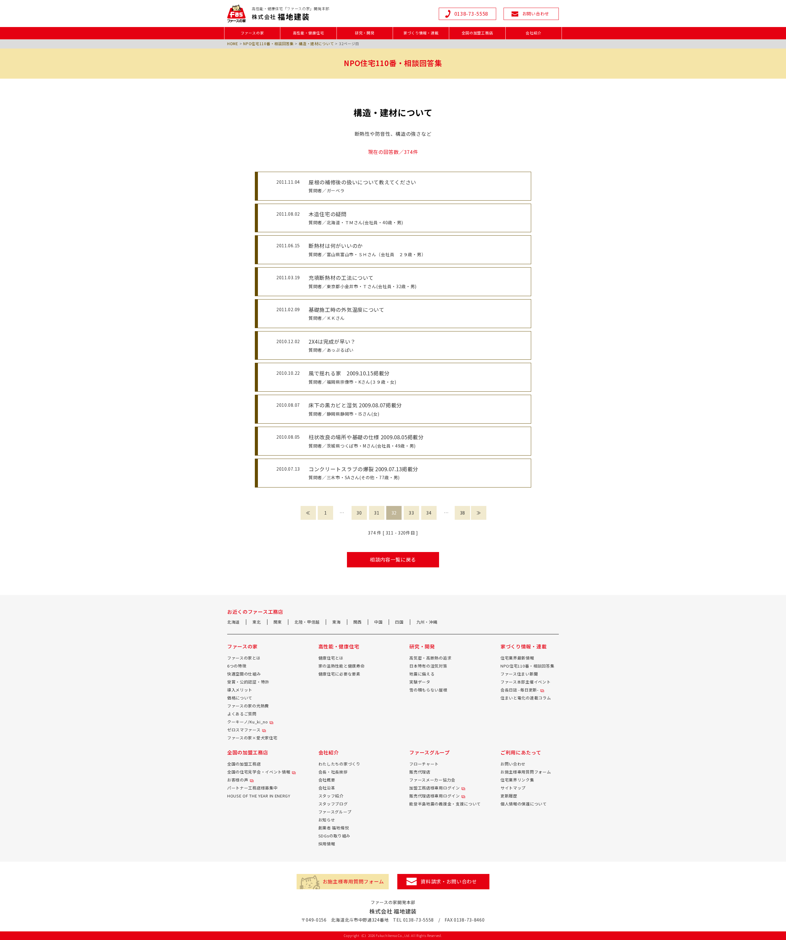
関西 (357, 622)
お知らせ (326, 820)
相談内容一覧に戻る (393, 559)
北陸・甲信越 (307, 622)
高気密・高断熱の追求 (430, 658)
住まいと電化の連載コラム (525, 698)
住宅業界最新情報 (517, 658)
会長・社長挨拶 (333, 772)
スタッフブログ (333, 804)
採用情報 (326, 844)
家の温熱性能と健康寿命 (341, 666)
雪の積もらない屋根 (428, 690)
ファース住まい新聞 (519, 674)
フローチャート (424, 764)
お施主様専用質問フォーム (525, 772)
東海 (336, 622)
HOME (232, 43)
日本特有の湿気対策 (428, 666)
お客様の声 (237, 780)
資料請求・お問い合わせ (449, 881)
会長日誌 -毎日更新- (519, 690)
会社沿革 (326, 788)
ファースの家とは (244, 658)
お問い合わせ (513, 764)
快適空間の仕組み (244, 674)
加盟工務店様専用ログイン (434, 788)
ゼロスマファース (244, 730)
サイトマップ (513, 788)
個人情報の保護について (523, 804)
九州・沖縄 (427, 622)
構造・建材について (316, 43)
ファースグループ (335, 812)
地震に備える (421, 674)
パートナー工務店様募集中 (252, 788)
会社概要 (326, 780)
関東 (278, 622)
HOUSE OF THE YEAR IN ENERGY (258, 796)
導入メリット (239, 690)
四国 (399, 622)
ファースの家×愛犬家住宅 (252, 738)
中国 (378, 622)
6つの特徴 (237, 666)
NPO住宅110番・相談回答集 (268, 43)
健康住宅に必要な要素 (339, 674)
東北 (256, 622)
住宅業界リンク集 (517, 780)
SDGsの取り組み (334, 836)
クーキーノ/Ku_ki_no (247, 722)
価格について (239, 698)
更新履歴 (508, 796)
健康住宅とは (331, 658)
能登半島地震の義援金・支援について (445, 804)
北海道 (233, 622)
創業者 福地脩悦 (333, 828)
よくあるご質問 (242, 714)
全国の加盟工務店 (244, 764)
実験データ (419, 682)
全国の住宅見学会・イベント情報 (258, 772)
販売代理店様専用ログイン (434, 796)
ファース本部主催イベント (525, 682)
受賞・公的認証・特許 (248, 682)
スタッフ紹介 (331, 796)
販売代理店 (419, 772)
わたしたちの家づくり (339, 764)
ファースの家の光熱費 (248, 706)
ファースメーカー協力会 (432, 780)
